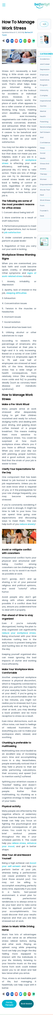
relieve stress (19, 843)
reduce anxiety (27, 524)
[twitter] (21, 41)
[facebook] (8, 41)
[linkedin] (12, 41)
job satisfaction (12, 232)
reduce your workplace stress (19, 632)
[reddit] (16, 41)
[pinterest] (29, 41)
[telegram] (34, 41)
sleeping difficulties (16, 293)
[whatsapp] (25, 41)
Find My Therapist (9, 1003)
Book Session (26, 1003)
